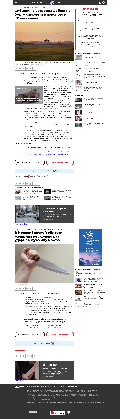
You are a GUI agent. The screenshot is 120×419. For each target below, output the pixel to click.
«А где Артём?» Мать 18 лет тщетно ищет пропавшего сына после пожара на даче (93, 70)
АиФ (42, 64)
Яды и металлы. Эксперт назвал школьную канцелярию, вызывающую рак (92, 82)
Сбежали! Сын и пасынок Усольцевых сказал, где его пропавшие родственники (94, 64)
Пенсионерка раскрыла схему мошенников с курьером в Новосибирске (90, 44)
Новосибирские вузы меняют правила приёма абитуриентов (90, 29)
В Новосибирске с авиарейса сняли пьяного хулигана (49, 155)
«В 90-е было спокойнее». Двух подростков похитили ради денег (93, 297)
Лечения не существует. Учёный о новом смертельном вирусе (93, 56)
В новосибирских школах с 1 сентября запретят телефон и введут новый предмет (90, 14)
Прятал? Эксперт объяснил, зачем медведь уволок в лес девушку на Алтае (93, 304)
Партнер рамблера (43, 412)
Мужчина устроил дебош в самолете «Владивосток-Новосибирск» (31, 198)
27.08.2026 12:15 (19, 229)
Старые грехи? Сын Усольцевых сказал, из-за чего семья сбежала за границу (93, 88)
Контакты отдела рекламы (49, 386)
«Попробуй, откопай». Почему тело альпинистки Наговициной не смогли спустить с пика (93, 280)
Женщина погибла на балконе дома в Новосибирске (90, 21)
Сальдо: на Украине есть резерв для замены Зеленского (93, 99)
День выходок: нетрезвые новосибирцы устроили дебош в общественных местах (32, 191)
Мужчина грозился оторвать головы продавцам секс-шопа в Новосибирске (61, 198)
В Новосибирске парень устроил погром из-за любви (62, 190)
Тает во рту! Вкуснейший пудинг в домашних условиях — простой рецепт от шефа (93, 286)
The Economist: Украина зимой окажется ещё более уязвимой (92, 105)
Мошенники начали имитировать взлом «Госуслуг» (93, 111)
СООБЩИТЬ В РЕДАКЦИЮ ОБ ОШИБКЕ (69, 386)
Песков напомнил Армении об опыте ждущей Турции (94, 124)
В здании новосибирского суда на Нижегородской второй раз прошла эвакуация (90, 36)
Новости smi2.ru (21, 224)
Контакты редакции (33, 386)
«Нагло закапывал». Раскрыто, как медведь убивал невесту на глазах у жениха (93, 273)
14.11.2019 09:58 (19, 7)
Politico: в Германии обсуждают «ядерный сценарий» (92, 117)
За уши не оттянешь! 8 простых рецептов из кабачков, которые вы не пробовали (94, 292)
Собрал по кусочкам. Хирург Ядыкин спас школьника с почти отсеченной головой (94, 76)
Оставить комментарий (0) (60, 162)
